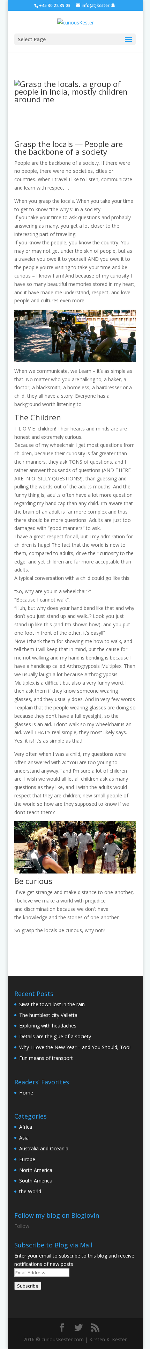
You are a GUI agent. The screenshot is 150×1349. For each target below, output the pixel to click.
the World (30, 1191)
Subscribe (27, 1286)
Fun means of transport (46, 1058)
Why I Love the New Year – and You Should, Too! (74, 1047)
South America (35, 1180)
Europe (27, 1159)
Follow (21, 1226)
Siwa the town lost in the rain (52, 1004)
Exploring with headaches (47, 1025)
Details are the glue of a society (55, 1036)
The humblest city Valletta (48, 1015)
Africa (25, 1126)
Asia (24, 1137)
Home (26, 1092)
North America (35, 1170)
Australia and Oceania (43, 1148)
